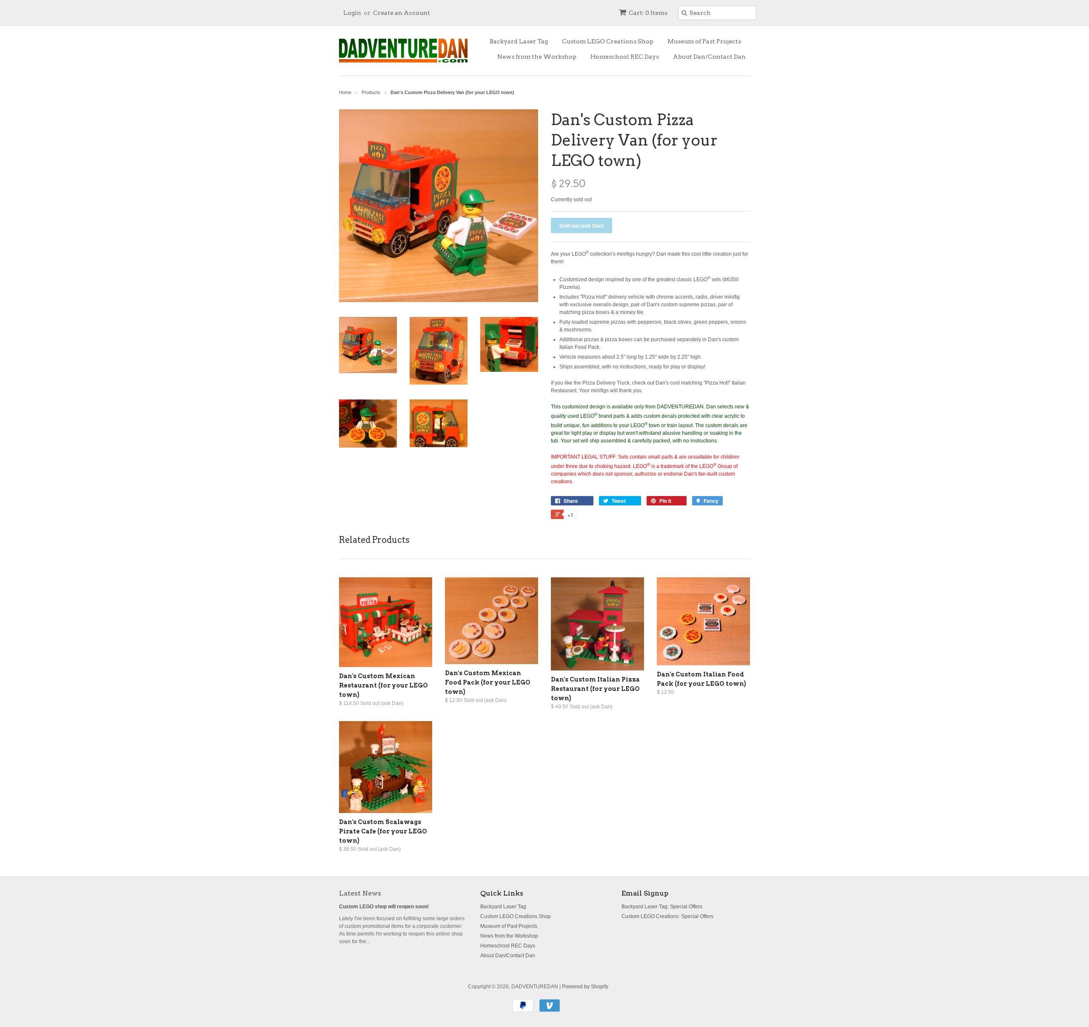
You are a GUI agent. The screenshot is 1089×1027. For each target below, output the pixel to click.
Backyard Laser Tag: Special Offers (661, 907)
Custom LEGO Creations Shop (607, 41)
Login (352, 12)
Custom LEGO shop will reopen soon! (384, 907)
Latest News (360, 893)
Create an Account (401, 12)
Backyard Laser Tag (519, 41)
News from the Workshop (536, 56)
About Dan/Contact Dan (709, 56)
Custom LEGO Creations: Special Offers (667, 916)
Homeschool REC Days (624, 56)
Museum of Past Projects (704, 41)
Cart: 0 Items (648, 12)
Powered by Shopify (585, 987)
